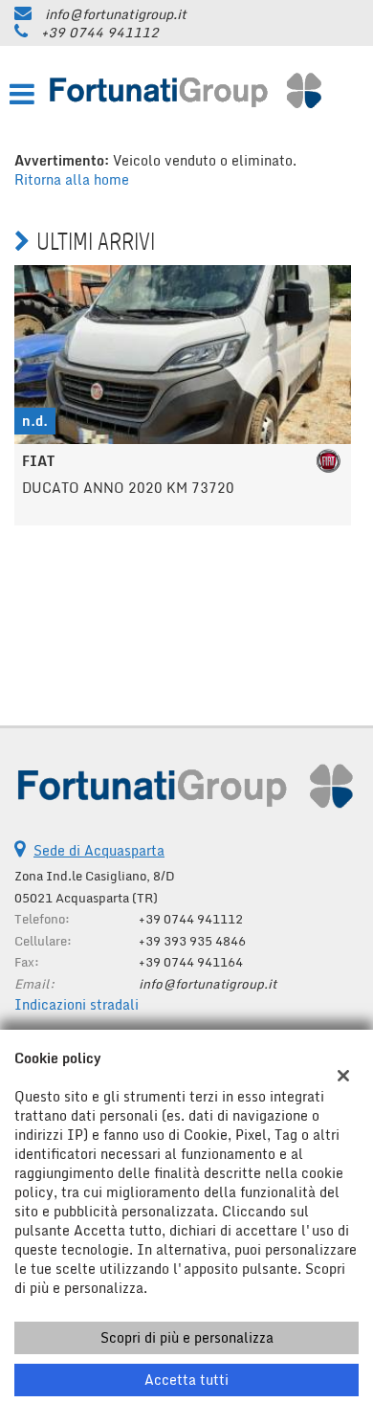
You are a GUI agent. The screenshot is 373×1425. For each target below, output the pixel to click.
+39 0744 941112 (100, 32)
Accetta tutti (186, 1380)
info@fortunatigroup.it (115, 14)
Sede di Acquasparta (99, 850)
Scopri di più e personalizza (187, 1337)
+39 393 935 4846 (192, 940)
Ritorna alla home (71, 179)
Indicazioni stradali (76, 1004)
